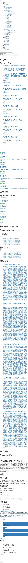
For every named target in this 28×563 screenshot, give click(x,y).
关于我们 (5, 3)
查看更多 (2, 473)
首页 (4, 2)
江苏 (8, 516)
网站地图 (11, 511)
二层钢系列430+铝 (11, 32)
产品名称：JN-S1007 (10, 106)
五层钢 (5, 55)
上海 (6, 516)
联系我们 (5, 48)
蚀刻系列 (9, 15)
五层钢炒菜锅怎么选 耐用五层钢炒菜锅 (11, 238)
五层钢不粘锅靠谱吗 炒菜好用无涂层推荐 (11, 241)
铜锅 (8, 18)
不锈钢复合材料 (8, 7)
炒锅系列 (7, 29)
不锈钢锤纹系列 (8, 28)
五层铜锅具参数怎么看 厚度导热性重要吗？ (12, 256)
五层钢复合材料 (15, 55)
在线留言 (5, 47)
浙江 (10, 516)
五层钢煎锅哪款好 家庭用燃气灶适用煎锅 (11, 243)
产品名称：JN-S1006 (10, 116)
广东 (17, 516)
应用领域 (5, 43)
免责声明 (22, 515)
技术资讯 (7, 41)
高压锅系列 (7, 34)
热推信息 (2, 511)
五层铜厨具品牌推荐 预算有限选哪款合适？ (12, 254)
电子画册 (5, 45)
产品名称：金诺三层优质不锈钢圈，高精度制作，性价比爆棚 (14, 69)
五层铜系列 (9, 21)
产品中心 (5, 6)
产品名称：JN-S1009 (10, 95)
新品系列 (7, 36)
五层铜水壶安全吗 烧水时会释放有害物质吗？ (12, 252)
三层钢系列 (7, 10)
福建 (12, 516)
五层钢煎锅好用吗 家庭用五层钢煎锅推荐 (11, 244)
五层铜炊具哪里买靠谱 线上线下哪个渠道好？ (12, 257)
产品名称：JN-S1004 (10, 137)
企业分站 (6, 511)
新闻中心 (5, 37)
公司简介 (7, 4)
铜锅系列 (7, 17)
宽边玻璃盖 (9, 26)
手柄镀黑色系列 (8, 22)
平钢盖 (8, 24)
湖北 (15, 516)
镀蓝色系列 (7, 9)
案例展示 (7, 44)
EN (3, 51)
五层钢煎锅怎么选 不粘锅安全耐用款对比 (11, 240)
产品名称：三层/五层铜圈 (12, 85)
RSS (15, 511)
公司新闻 (7, 38)
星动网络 (18, 515)
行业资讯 (7, 40)
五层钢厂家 (9, 55)
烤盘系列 (7, 33)
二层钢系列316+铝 (11, 30)
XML (18, 511)
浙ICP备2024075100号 (7, 513)
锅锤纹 (8, 19)
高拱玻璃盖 (9, 25)
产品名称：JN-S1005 (10, 126)
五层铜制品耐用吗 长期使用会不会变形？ (11, 253)
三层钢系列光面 (10, 11)
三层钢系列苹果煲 (10, 13)
